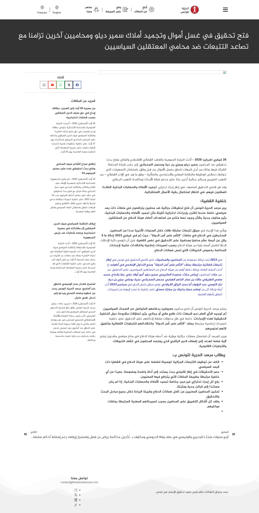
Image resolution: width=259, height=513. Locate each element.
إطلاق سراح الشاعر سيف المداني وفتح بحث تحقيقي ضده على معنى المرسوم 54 (74, 169)
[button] (77, 85)
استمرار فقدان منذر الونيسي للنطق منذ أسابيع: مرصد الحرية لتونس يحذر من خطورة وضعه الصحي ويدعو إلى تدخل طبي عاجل (73, 291)
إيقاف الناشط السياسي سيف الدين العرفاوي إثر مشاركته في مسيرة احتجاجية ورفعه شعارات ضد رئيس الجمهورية (74, 231)
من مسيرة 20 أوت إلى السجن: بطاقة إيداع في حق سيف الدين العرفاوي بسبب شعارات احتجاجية (73, 113)
